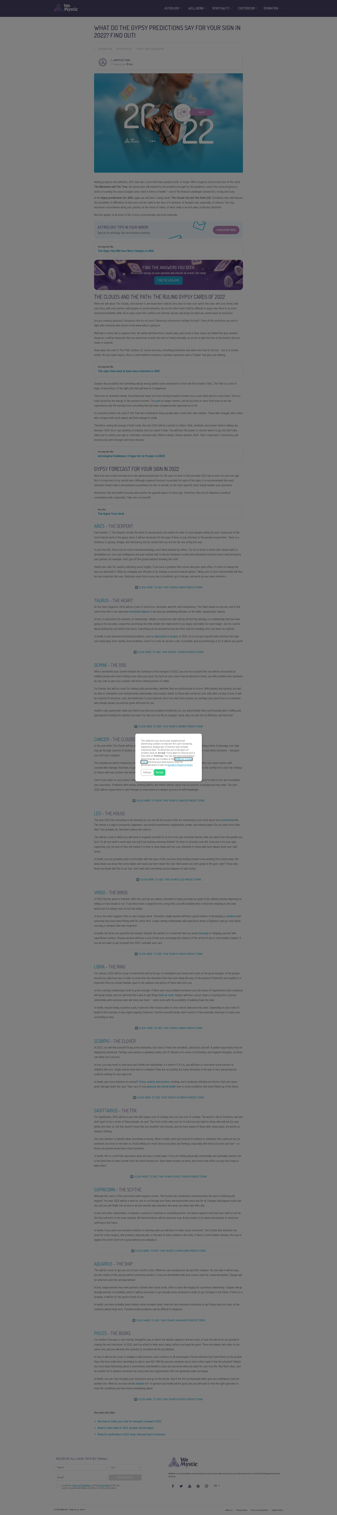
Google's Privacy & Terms (180, 765)
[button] (147, 772)
